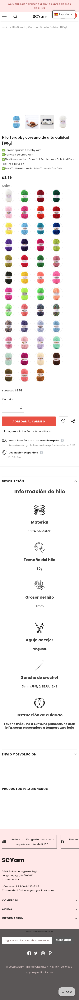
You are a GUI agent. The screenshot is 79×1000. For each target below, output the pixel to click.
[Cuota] (74, 421)
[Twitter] (35, 953)
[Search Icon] (19, 17)
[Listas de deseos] (63, 421)
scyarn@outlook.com (40, 890)
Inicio (5, 27)
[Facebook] (28, 953)
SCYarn (40, 17)
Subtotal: (8, 390)
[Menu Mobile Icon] (4, 16)
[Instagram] (42, 953)
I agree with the (16, 431)
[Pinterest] (49, 953)
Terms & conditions (39, 431)
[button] (64, 14)
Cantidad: (8, 399)
